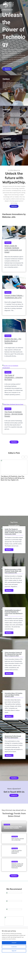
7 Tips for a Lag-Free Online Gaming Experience (16, 852)
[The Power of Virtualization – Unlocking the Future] (14, 366)
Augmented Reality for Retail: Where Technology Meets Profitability (13, 827)
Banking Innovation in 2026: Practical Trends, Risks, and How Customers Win (13, 571)
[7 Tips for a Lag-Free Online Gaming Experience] (5, 851)
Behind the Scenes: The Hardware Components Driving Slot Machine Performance (17, 865)
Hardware (6, 79)
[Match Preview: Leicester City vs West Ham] (5, 838)
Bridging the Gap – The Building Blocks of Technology (12, 341)
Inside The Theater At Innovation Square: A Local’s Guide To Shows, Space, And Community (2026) (13, 531)
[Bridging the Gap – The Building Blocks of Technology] (14, 325)
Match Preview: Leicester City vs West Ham (17, 839)
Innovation (6, 109)
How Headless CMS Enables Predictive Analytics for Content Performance (14, 475)
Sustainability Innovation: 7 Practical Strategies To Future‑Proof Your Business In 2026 (13, 612)
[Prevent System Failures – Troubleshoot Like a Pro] (14, 282)
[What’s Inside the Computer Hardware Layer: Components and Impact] (14, 232)
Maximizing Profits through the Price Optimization (13, 736)
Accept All (14, 942)
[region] (14, 941)
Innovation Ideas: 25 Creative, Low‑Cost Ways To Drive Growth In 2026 (13, 694)
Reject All (14, 950)
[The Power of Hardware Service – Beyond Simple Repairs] (12, 404)
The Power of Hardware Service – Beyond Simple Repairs (13, 414)
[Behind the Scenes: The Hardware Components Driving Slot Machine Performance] (5, 864)
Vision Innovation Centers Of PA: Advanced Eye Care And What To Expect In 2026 (13, 654)
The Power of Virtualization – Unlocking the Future (13, 377)
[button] (26, 457)
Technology (7, 139)
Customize (14, 946)
